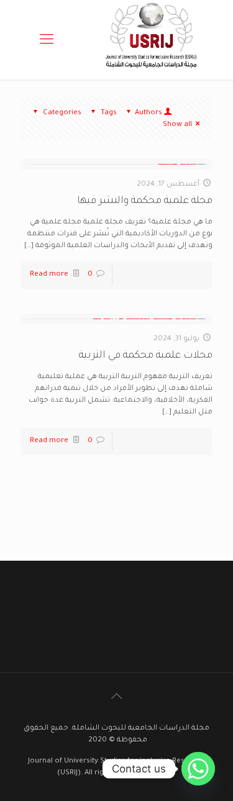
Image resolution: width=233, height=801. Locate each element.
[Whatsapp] (198, 768)
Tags (109, 113)
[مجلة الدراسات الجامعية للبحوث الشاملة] (152, 74)
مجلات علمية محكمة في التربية (145, 355)
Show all (177, 125)
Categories (62, 113)
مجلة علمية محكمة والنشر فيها (144, 201)
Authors (148, 113)
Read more (49, 275)
